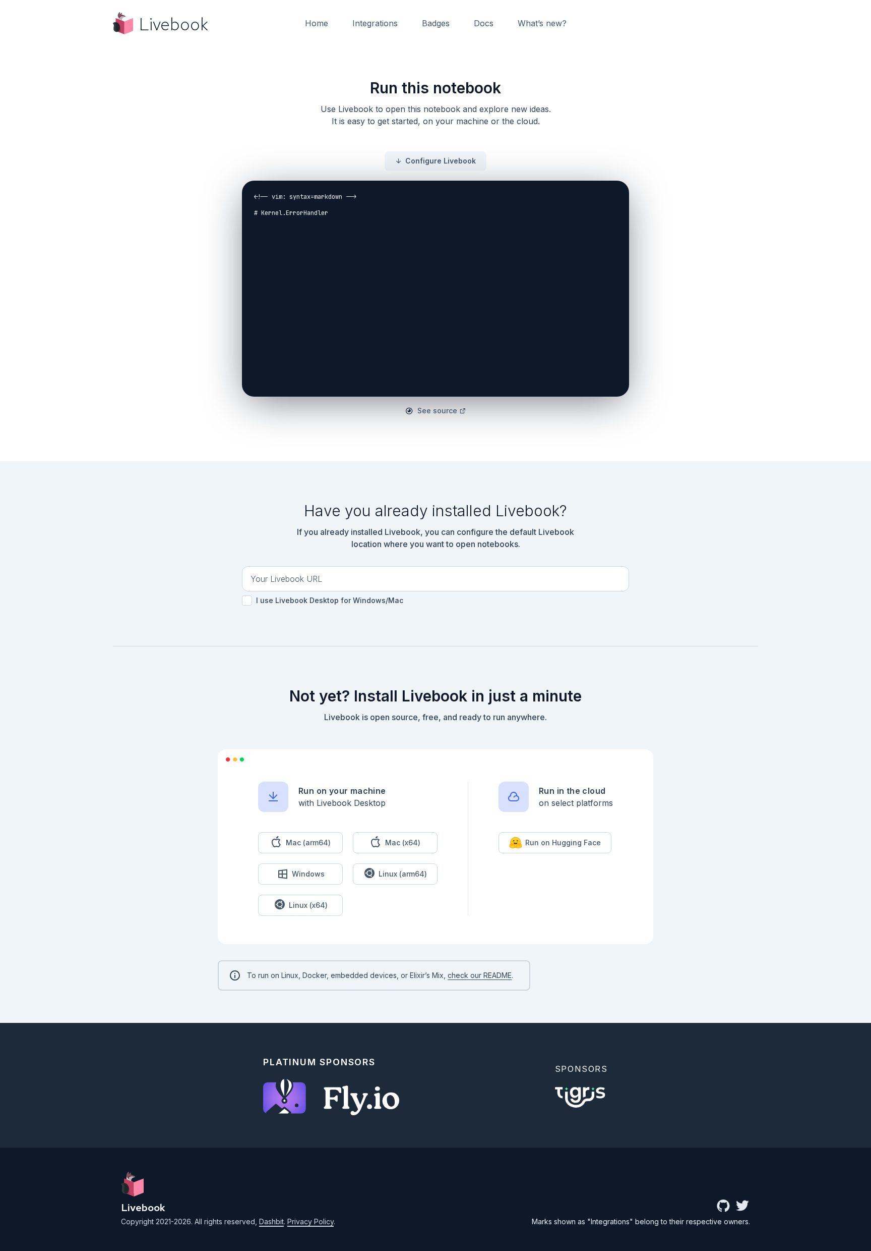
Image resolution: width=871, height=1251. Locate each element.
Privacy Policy (310, 1221)
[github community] (723, 1206)
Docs (483, 23)
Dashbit (271, 1221)
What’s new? (542, 23)
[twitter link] (742, 1206)
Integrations (375, 23)
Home (316, 23)
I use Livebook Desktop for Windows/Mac (328, 600)
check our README (480, 975)
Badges (436, 23)
